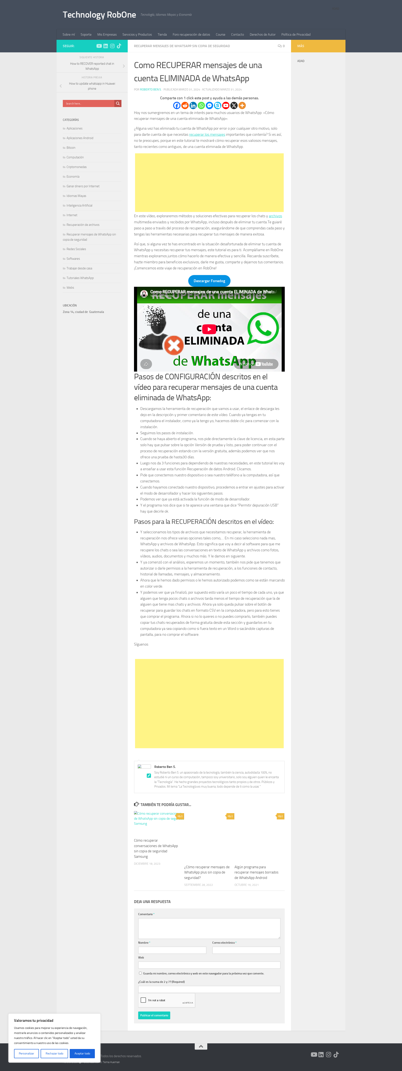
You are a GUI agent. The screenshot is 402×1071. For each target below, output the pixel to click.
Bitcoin (71, 148)
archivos (275, 216)
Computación (75, 157)
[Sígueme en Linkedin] (105, 45)
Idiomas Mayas (76, 196)
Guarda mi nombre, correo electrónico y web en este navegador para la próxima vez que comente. (203, 973)
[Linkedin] (193, 105)
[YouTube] (204, 653)
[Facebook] (176, 105)
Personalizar (26, 1053)
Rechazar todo (54, 1053)
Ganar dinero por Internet (83, 186)
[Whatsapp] (201, 105)
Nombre (144, 942)
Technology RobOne (99, 14)
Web (141, 957)
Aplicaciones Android (80, 138)
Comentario (146, 914)
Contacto (237, 34)
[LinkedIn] (215, 653)
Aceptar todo (82, 1053)
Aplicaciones (74, 128)
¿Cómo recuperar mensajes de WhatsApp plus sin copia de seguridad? (207, 872)
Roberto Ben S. (151, 89)
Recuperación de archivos (83, 225)
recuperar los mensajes (207, 134)
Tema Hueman (111, 1062)
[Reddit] (185, 105)
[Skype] (217, 105)
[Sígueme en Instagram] (112, 45)
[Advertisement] (209, 182)
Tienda (162, 34)
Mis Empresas (107, 34)
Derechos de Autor (263, 34)
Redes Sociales (76, 249)
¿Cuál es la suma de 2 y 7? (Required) (161, 982)
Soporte (86, 34)
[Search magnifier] (117, 103)
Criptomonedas (77, 167)
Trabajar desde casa (79, 268)
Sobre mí (69, 34)
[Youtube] (225, 105)
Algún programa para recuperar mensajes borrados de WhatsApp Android (256, 872)
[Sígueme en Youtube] (98, 45)
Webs (70, 287)
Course (220, 34)
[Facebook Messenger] (209, 105)
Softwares (73, 259)
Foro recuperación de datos (191, 34)
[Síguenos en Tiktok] (118, 45)
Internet (72, 215)
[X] (234, 105)
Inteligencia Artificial (79, 205)
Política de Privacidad (296, 34)
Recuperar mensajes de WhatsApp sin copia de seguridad (182, 46)
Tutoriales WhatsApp (80, 278)
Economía (73, 176)
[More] (242, 105)
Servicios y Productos (137, 34)
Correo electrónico (224, 942)
